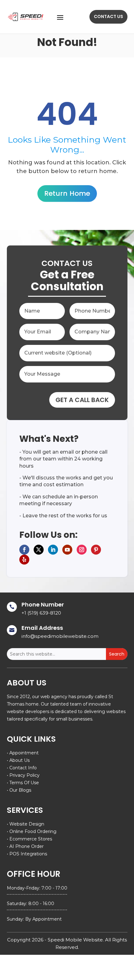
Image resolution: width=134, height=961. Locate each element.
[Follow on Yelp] (24, 560)
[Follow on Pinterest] (96, 550)
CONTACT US (108, 16)
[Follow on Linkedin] (53, 550)
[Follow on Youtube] (67, 550)
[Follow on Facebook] (24, 550)
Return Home (67, 193)
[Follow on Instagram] (82, 550)
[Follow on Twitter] (39, 550)
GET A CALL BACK (82, 400)
